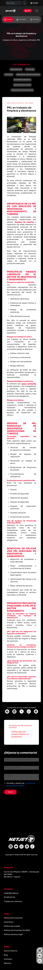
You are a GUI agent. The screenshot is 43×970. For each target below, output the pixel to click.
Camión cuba (30, 69)
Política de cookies (12, 926)
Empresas (9, 19)
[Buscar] (24, 3)
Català (35, 3)
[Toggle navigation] (36, 11)
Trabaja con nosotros (13, 901)
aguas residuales (28, 384)
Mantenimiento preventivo (22, 79)
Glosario (7, 963)
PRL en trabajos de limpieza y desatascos (21, 109)
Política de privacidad (13, 918)
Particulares (36, 19)
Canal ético (9, 922)
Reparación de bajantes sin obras (22, 90)
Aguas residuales (16, 69)
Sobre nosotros (10, 951)
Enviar (10, 792)
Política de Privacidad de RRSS (17, 930)
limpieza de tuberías (24, 222)
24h (28, 11)
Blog (6, 955)
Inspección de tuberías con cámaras (28, 74)
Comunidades (22, 19)
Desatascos (8, 74)
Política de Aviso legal (13, 934)
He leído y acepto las (21, 784)
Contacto (8, 959)
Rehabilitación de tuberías (22, 85)
